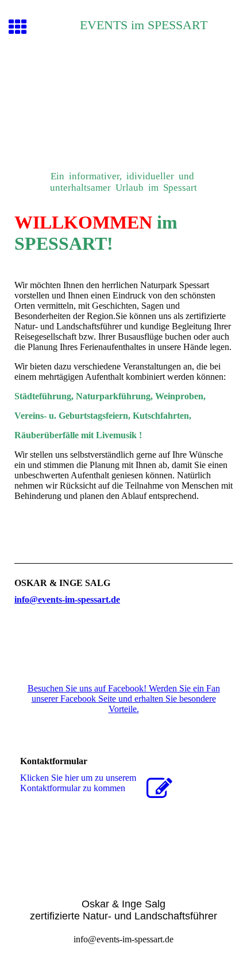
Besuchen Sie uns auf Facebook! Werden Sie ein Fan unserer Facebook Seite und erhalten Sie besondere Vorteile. (124, 698)
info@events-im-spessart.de (67, 599)
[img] (123, 107)
